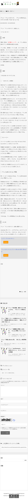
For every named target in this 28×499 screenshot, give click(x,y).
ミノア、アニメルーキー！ (7, 238)
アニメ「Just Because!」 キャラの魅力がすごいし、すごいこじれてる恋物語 (17, 350)
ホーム (3, 11)
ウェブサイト (3, 410)
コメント (2, 385)
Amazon (6, 242)
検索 (2, 457)
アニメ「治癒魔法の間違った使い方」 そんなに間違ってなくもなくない (17, 330)
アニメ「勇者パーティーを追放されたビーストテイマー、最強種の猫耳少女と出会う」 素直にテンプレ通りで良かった (13, 320)
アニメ (13, 11)
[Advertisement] (12, 277)
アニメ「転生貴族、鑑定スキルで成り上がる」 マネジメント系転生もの (17, 309)
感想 (8, 11)
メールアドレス (4, 404)
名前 (2, 398)
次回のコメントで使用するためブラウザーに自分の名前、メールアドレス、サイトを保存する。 (14, 428)
